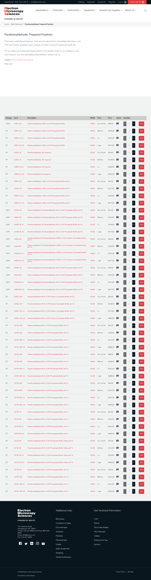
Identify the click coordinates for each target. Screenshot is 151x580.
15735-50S (18, 383)
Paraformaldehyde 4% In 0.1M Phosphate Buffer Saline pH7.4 (50, 441)
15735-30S (18, 354)
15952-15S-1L (19, 311)
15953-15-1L (19, 167)
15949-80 (17, 275)
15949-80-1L (19, 282)
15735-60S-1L (19, 398)
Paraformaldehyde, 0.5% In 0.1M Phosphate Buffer (46, 124)
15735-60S (18, 390)
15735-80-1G (19, 434)
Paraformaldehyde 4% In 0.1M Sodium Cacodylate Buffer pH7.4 (50, 297)
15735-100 (18, 477)
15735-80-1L (19, 426)
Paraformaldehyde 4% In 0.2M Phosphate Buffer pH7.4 (47, 354)
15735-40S (18, 362)
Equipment (89, 10)
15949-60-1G (19, 261)
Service (97, 544)
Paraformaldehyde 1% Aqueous (39, 167)
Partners (59, 536)
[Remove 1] (124, 124)
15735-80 (17, 419)
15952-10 (17, 181)
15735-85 (17, 441)
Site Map (130, 572)
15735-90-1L (19, 455)
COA (96, 519)
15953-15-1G (19, 174)
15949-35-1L (19, 225)
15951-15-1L (19, 138)
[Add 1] (133, 123)
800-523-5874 (21, 2)
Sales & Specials (62, 549)
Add (141, 124)
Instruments (73, 10)
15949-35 (17, 217)
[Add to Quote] (117, 124)
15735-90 (17, 448)
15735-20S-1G (19, 347)
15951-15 (17, 131)
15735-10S (18, 325)
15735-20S (18, 333)
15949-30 (17, 210)
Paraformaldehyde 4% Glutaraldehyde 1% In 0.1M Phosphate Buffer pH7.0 (55, 268)
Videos (97, 536)
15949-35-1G (19, 232)
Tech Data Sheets (101, 527)
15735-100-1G (19, 491)
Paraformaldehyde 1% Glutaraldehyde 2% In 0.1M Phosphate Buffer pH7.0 (55, 210)
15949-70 (17, 268)
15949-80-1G (19, 290)
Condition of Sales (63, 523)
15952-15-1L (19, 196)
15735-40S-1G (19, 376)
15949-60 (17, 246)
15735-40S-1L (19, 369)
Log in (120, 2)
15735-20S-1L (19, 340)
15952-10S (18, 297)
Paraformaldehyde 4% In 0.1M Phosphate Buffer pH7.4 (47, 325)
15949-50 (17, 239)
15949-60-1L (19, 253)
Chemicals (57, 10)
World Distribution (63, 557)
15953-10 (17, 153)
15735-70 (17, 412)
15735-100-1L (19, 484)
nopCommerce (30, 575)
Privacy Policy (120, 572)
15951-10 (17, 124)
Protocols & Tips (101, 540)
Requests (91, 2)
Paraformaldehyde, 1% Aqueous (39, 153)
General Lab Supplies (109, 10)
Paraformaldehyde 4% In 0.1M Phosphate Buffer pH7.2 (47, 383)
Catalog (81, 2)
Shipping (59, 553)
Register (112, 2)
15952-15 (17, 189)
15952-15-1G (19, 203)
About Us (129, 10)
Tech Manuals (99, 532)
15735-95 (17, 470)
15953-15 (17, 160)
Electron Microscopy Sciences (22, 60)
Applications (42, 10)
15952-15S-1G (19, 318)
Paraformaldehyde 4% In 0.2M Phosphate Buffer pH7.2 (47, 412)
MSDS (92, 124)
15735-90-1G (19, 462)
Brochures (60, 519)
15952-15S (18, 304)
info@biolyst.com (38, 2)
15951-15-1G (19, 145)
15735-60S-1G (19, 405)
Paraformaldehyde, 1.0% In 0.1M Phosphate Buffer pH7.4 (48, 181)
